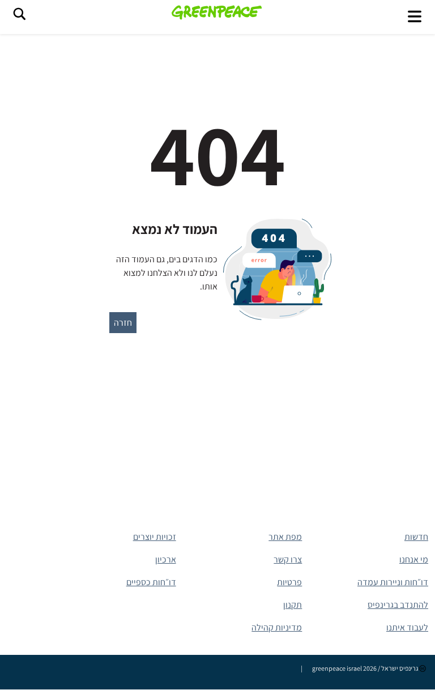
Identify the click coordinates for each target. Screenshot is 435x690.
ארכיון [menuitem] (165, 559)
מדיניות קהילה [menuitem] (276, 627)
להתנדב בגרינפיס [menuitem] (398, 605)
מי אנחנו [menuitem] (413, 559)
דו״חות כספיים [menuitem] (151, 582)
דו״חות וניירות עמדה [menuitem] (392, 582)
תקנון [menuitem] (292, 605)
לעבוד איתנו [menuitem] (407, 627)
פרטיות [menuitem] (289, 582)
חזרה (123, 323)
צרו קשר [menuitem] (288, 559)
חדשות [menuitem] (416, 537)
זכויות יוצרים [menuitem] (154, 537)
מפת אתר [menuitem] (285, 537)
